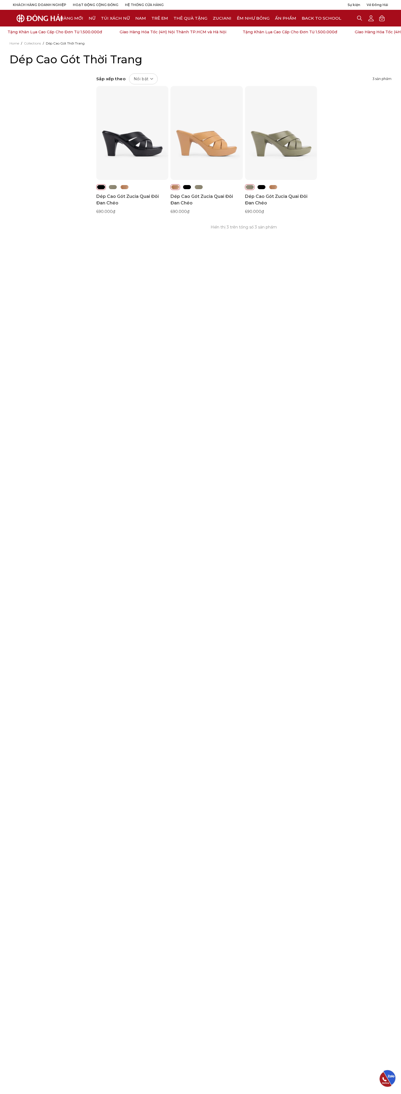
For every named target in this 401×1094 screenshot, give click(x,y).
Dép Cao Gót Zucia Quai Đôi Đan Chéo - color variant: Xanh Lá (113, 187)
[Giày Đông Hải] (39, 18)
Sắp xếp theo (122, 78)
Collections (32, 43)
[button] (222, 18)
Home (14, 43)
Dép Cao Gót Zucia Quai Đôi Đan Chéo (127, 200)
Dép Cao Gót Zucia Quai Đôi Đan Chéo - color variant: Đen (101, 187)
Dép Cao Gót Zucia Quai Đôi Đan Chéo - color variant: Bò (124, 187)
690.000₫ (105, 211)
